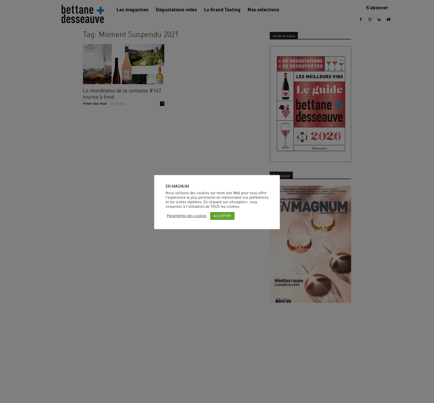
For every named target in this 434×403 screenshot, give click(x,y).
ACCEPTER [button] (222, 216)
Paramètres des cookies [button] (186, 216)
